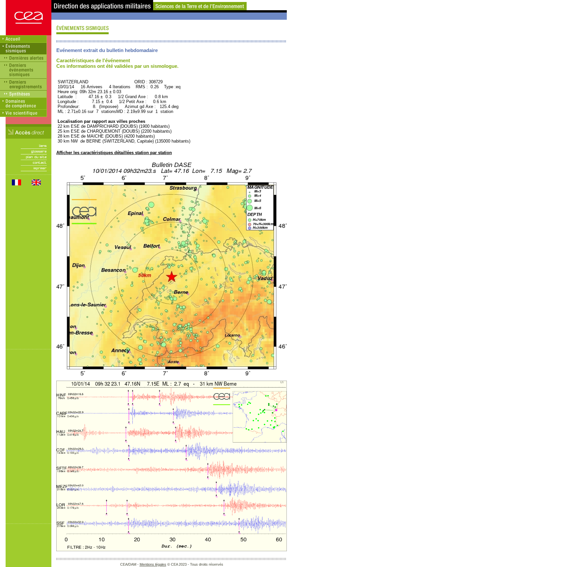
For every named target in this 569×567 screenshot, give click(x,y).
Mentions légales (153, 564)
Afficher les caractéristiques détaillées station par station (114, 152)
